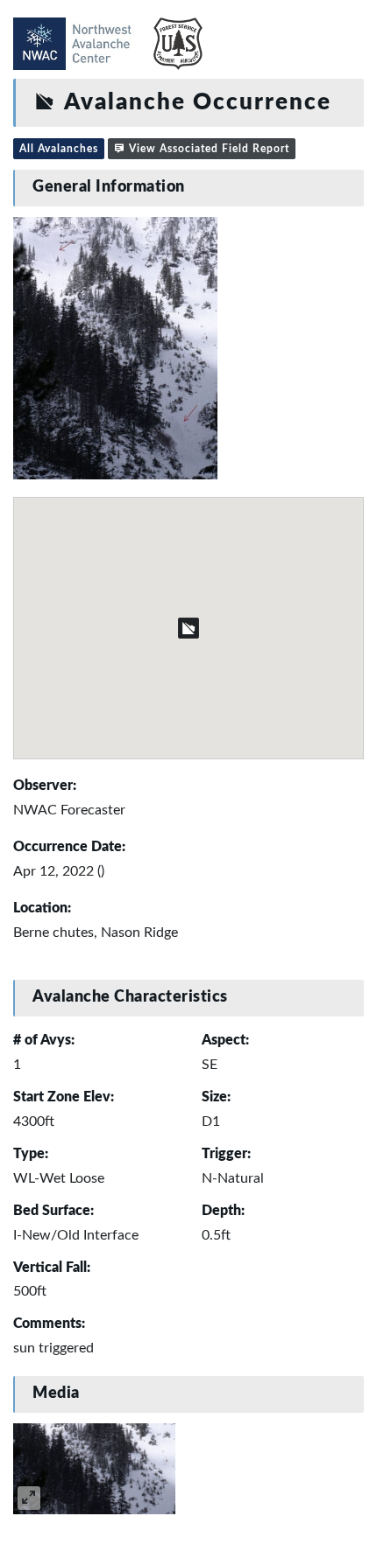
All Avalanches (58, 148)
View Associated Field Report (207, 148)
